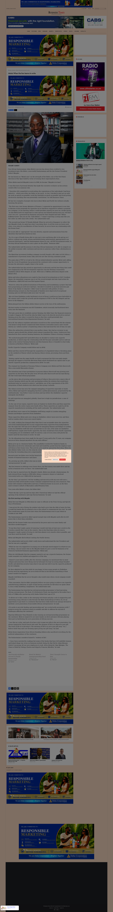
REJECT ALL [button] (55, 459)
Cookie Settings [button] (48, 459)
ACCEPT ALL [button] (62, 459)
